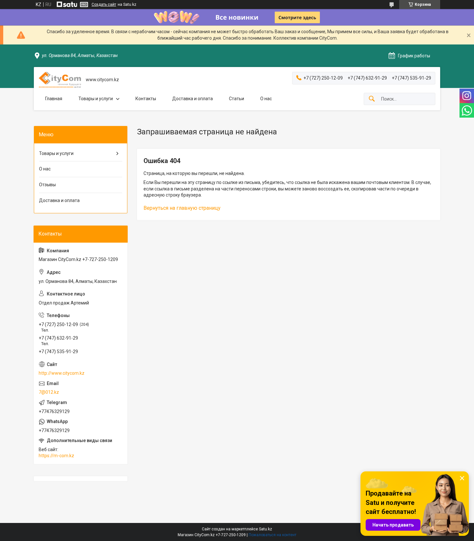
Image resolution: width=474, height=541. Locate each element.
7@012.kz (49, 392)
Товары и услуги (95, 98)
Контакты (145, 98)
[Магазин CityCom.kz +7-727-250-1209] (60, 80)
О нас (266, 98)
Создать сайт (104, 4)
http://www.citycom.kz (61, 373)
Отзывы (47, 184)
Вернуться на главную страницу (182, 208)
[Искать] (371, 99)
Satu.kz (265, 529)
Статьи (236, 98)
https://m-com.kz (56, 455)
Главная (53, 98)
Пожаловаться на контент (272, 535)
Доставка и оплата (192, 98)
